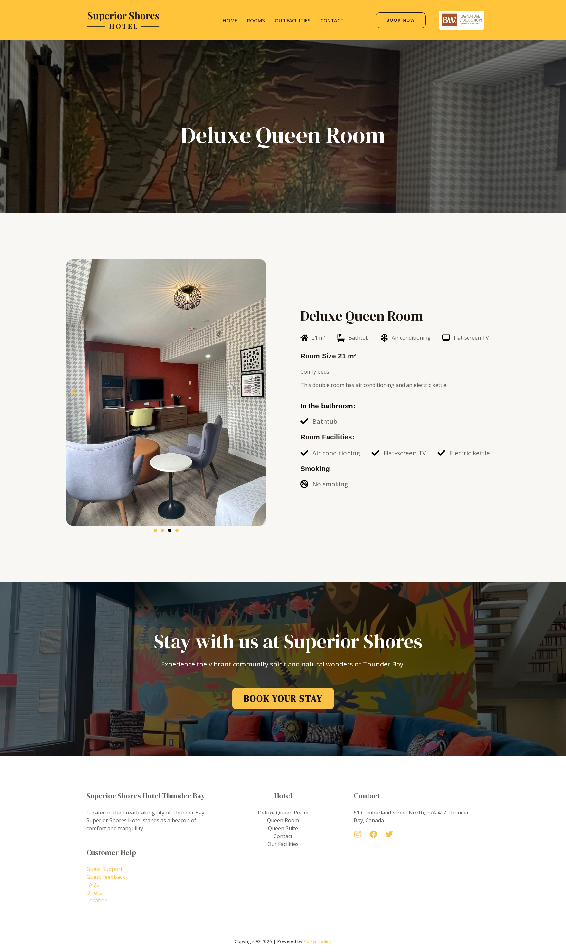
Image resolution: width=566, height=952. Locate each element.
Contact (332, 20)
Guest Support (104, 869)
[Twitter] (389, 834)
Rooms (256, 20)
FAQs (92, 884)
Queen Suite (283, 828)
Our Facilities (293, 20)
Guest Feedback (105, 876)
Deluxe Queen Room (283, 812)
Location (97, 900)
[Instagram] (358, 834)
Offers (94, 892)
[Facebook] (373, 834)
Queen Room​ (283, 820)
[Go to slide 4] (177, 530)
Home (230, 20)
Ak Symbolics (317, 941)
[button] (74, 392)
